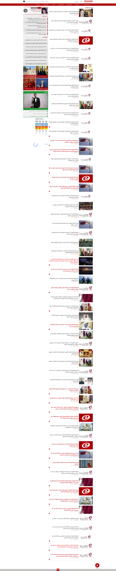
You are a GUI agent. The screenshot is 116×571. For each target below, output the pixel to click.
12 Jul (72, 171)
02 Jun (72, 309)
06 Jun (72, 290)
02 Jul (72, 207)
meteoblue (46, 144)
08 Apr (72, 419)
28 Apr (72, 401)
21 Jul (72, 115)
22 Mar (72, 511)
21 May (72, 336)
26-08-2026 (34, 8)
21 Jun (72, 272)
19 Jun (72, 281)
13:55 (72, 14)
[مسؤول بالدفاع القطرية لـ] (86, 408)
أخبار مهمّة (77, 4)
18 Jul (72, 125)
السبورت (76, 1)
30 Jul (72, 88)
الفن (81, 1)
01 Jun (72, 318)
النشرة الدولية (61, 4)
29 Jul (72, 97)
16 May (72, 355)
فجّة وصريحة (46, 4)
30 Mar (72, 474)
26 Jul (72, 106)
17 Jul (72, 134)
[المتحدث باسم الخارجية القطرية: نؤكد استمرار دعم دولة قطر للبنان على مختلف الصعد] (86, 399)
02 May (72, 391)
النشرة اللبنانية (69, 4)
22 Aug (72, 23)
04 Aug (72, 69)
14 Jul (72, 161)
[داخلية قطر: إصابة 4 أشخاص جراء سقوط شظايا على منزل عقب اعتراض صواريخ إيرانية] (86, 445)
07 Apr (72, 456)
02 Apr (72, 465)
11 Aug (72, 51)
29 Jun (72, 217)
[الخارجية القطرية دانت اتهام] (86, 114)
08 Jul (72, 198)
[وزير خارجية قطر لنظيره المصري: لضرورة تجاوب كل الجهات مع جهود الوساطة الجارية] (86, 362)
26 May (72, 327)
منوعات (37, 4)
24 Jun (72, 243)
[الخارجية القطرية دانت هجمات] (86, 59)
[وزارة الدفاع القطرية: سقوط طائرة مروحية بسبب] (86, 519)
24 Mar (72, 502)
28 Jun (72, 226)
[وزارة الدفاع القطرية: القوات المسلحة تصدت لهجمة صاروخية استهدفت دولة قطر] (86, 178)
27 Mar (72, 493)
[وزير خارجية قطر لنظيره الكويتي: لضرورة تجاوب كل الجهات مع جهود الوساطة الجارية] (86, 353)
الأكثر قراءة (45, 37)
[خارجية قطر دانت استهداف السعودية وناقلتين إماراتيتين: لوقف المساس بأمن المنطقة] (86, 160)
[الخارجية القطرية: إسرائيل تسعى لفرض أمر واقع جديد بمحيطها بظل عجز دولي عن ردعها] (86, 31)
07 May (72, 382)
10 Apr (72, 410)
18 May (72, 345)
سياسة (77, 428)
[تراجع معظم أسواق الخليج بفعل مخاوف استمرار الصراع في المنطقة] (86, 464)
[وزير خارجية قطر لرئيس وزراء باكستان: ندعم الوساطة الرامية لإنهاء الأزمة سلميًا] (86, 381)
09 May (72, 364)
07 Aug (72, 60)
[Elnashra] (88, 1)
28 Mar (72, 483)
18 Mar (72, 548)
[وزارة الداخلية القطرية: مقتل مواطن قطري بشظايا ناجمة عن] (86, 224)
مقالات (53, 4)
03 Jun (72, 299)
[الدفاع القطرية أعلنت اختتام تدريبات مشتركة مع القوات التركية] (86, 243)
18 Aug (72, 33)
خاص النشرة (44, 16)
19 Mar (72, 530)
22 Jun (72, 253)
